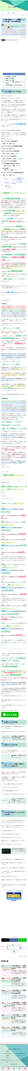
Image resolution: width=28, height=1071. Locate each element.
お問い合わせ (14, 1064)
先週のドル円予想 (10, 78)
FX (20, 1051)
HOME (7, 1051)
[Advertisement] (14, 56)
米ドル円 (16, 40)
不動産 (7, 1055)
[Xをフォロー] (7, 947)
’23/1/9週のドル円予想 (11, 76)
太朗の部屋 (9, 40)
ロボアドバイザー (21, 1055)
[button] (25, 532)
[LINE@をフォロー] (14, 951)
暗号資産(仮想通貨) (20, 1053)
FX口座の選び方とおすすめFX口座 (14, 85)
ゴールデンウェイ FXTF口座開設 (14, 890)
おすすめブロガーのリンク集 (7, 1061)
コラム (7, 1058)
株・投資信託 (7, 1053)
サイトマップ (21, 1058)
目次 (12, 74)
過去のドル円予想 (10, 80)
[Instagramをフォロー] (20, 947)
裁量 (4, 40)
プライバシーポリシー (20, 1060)
